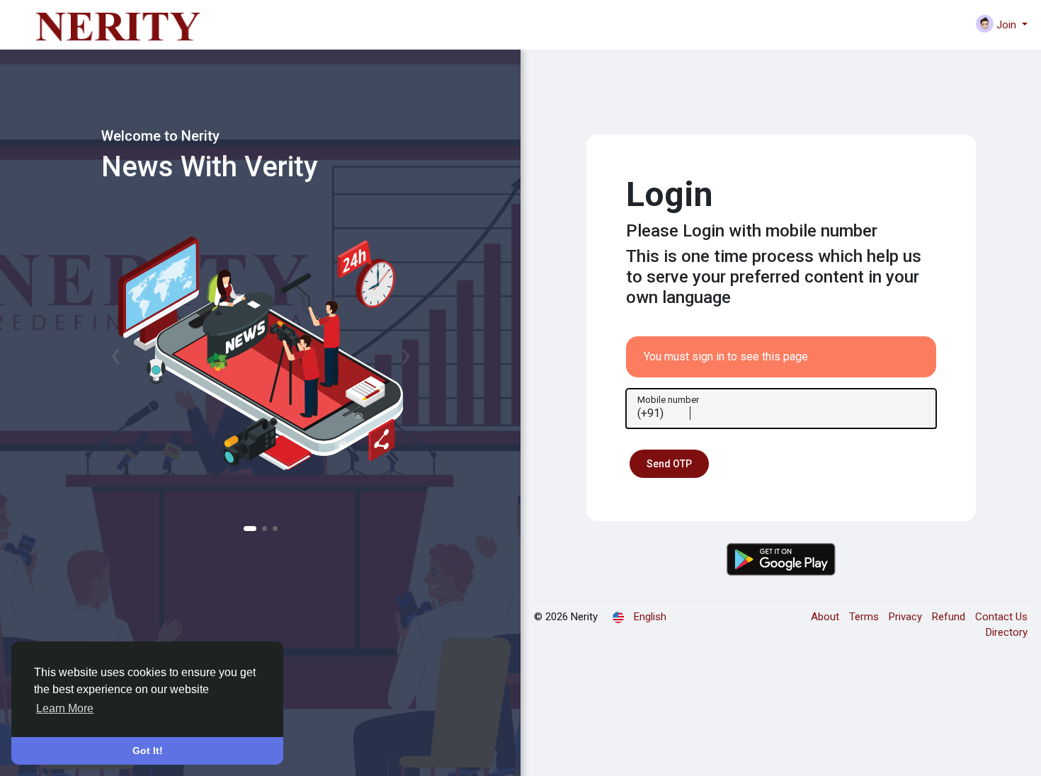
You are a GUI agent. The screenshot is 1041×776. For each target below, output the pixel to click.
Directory (1007, 632)
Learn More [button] (64, 708)
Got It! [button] (147, 750)
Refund (950, 616)
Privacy (907, 616)
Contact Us (1001, 616)
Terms (865, 616)
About (826, 616)
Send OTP (669, 463)
